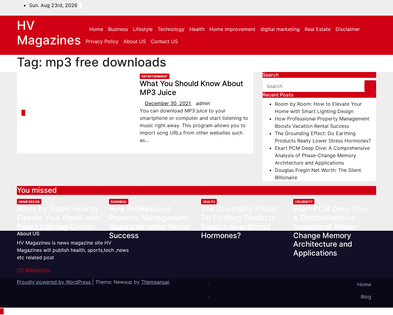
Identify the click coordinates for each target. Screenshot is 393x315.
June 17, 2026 (315, 227)
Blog (366, 297)
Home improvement (232, 29)
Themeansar (155, 282)
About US (134, 41)
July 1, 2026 (129, 227)
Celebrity (304, 201)
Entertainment (155, 76)
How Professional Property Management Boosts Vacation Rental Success (149, 222)
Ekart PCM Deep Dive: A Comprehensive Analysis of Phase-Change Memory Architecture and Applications (322, 155)
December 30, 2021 (168, 103)
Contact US (164, 41)
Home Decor (29, 201)
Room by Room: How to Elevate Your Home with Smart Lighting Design (58, 217)
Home (96, 29)
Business (118, 29)
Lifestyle (143, 29)
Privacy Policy (102, 41)
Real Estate (318, 29)
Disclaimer (348, 29)
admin (203, 103)
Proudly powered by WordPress (54, 282)
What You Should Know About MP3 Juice (191, 88)
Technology (171, 29)
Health (196, 29)
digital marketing (280, 29)
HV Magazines (49, 32)
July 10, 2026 (38, 227)
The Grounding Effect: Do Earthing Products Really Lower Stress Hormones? (239, 222)
